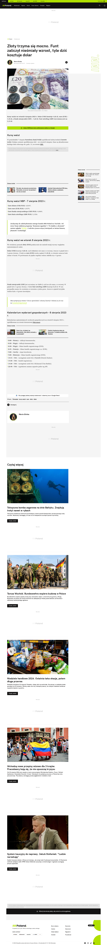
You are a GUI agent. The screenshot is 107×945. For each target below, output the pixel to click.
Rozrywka (42, 1)
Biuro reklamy (54, 926)
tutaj (57, 150)
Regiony (23, 5)
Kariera (53, 929)
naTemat (11, 1)
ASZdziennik (19, 1)
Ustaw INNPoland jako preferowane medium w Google (39, 128)
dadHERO (35, 1)
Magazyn (48, 5)
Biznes (28, 5)
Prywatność (68, 934)
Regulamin (68, 932)
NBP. (41, 144)
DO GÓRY (91, 925)
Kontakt (53, 934)
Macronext (36, 322)
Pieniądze (42, 5)
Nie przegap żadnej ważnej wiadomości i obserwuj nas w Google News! (39, 395)
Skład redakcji (54, 932)
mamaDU (27, 1)
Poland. (4, 1)
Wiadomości (17, 5)
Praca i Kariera (35, 5)
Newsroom (68, 929)
